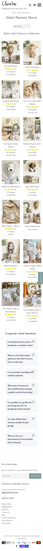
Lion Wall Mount (10, 66)
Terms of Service (7, 520)
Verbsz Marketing (21, 539)
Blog (3, 515)
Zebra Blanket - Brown (10, 226)
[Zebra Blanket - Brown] (11, 211)
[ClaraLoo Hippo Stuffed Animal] (32, 251)
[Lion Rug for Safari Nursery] (11, 129)
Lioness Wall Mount (32, 226)
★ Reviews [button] (41, 278)
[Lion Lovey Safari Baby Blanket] (32, 89)
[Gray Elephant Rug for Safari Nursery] (11, 294)
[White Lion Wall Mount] (11, 172)
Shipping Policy (7, 507)
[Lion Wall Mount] (11, 52)
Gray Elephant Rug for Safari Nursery (10, 310)
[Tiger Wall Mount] (32, 172)
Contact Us (5, 512)
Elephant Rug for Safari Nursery (32, 145)
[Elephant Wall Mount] (11, 89)
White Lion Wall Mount (11, 186)
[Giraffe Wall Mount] (32, 53)
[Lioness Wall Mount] (32, 212)
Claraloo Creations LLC (14, 536)
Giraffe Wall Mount (32, 67)
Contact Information (9, 518)
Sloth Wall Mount (10, 265)
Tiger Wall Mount (32, 186)
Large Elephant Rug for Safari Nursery (32, 311)
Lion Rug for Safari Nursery (10, 145)
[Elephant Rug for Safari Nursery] (32, 129)
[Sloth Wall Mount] (11, 251)
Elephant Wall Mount (11, 101)
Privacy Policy (6, 523)
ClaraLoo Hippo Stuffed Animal (32, 267)
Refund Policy (6, 504)
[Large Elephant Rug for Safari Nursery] (32, 294)
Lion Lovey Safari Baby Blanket (32, 102)
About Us (5, 509)
